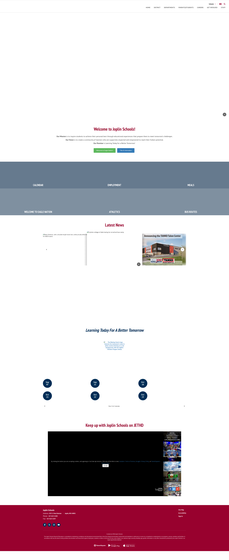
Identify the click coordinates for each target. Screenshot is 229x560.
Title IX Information (126, 150)
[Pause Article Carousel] (139, 264)
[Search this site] (224, 4)
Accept (106, 465)
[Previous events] (45, 406)
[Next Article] (182, 249)
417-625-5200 (53, 516)
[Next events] (184, 406)
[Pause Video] (224, 115)
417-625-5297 (51, 519)
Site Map (181, 510)
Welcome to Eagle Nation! (104, 150)
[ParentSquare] (100, 545)
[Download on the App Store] (129, 545)
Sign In (180, 516)
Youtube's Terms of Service (127, 461)
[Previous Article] (46, 249)
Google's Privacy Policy (142, 461)
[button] (212, 4)
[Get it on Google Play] (114, 545)
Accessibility (182, 513)
